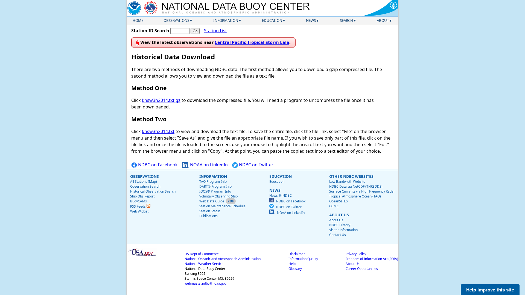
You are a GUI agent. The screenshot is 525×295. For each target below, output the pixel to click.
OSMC (334, 206)
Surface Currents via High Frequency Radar (362, 191)
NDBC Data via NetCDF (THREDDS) (356, 186)
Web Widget (139, 211)
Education (272, 20)
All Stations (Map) (143, 181)
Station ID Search (150, 31)
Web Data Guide (211, 201)
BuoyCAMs (138, 201)
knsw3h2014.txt (158, 131)
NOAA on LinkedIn (208, 165)
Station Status (209, 211)
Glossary (295, 268)
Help (292, 263)
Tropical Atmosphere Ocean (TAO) (355, 196)
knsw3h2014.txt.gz (161, 100)
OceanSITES (338, 201)
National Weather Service (204, 263)
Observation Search (145, 186)
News (311, 20)
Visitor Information (343, 230)
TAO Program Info (213, 181)
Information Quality (303, 258)
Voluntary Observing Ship (218, 196)
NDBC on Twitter (255, 165)
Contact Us (337, 234)
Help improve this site (490, 289)
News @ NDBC (280, 195)
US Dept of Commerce (202, 254)
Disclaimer (296, 254)
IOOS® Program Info (215, 191)
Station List (215, 31)
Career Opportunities (362, 268)
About (383, 20)
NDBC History (339, 225)
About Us (336, 220)
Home (138, 20)
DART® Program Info (215, 186)
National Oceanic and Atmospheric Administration (223, 258)
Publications (208, 216)
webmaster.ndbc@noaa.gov (205, 283)
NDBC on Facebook (157, 165)
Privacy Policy (356, 254)
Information (225, 20)
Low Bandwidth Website (347, 181)
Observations (176, 20)
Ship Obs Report (142, 196)
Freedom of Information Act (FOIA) (372, 258)
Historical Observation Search (153, 191)
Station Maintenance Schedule (222, 206)
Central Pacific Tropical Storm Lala (252, 42)
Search (346, 20)
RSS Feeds (138, 206)
